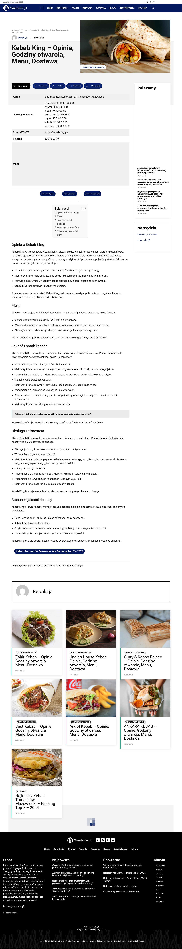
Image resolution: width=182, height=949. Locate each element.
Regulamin (101, 929)
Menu (60, 216)
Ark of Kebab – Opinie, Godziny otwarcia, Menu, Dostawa (89, 730)
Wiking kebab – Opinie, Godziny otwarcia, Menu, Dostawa (122, 866)
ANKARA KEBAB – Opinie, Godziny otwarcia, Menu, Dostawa (140, 732)
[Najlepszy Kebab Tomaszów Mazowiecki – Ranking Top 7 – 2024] (37, 767)
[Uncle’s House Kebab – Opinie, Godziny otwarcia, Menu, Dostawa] (91, 629)
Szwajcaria (59, 941)
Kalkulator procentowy (147, 234)
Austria (117, 941)
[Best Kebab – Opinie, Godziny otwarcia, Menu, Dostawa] (37, 698)
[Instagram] (147, 2)
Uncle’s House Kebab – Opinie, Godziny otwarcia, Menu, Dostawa (90, 663)
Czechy (41, 941)
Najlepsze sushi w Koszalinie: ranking (120, 886)
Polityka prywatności (86, 929)
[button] (153, 8)
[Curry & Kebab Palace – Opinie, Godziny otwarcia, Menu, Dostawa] (145, 629)
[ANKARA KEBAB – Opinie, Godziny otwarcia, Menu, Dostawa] (145, 698)
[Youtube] (153, 2)
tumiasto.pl (16, 30)
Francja (49, 941)
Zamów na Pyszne (47, 194)
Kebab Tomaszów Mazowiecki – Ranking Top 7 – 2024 (49, 551)
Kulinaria (21, 791)
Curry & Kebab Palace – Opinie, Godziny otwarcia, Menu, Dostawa (143, 663)
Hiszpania (132, 941)
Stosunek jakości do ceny (68, 233)
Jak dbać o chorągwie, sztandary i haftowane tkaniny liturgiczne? (152, 208)
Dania (124, 941)
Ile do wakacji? (143, 240)
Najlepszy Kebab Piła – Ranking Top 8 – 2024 (124, 872)
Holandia (84, 941)
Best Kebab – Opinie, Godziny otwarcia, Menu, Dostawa (33, 730)
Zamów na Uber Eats (92, 194)
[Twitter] (150, 2)
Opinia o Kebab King (68, 212)
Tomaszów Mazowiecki (30, 30)
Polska (141, 941)
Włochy (93, 941)
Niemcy (101, 941)
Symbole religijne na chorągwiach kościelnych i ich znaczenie (74, 897)
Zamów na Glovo (70, 194)
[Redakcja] (15, 37)
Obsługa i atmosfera (68, 227)
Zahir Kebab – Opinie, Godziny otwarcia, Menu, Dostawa (34, 661)
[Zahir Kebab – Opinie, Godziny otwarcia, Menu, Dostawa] (37, 629)
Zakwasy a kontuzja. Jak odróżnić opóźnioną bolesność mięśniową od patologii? (153, 182)
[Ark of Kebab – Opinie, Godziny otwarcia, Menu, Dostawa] (91, 698)
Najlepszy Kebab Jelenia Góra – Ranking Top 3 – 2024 (125, 879)
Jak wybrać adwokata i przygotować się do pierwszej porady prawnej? (151, 170)
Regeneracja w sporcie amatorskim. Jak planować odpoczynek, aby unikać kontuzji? (150, 195)
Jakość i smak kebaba (65, 222)
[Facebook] (144, 2)
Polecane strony (10, 913)
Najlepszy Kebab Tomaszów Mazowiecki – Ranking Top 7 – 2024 (35, 801)
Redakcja (22, 37)
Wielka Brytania (72, 941)
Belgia (109, 941)
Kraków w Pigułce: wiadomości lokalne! (121, 891)
